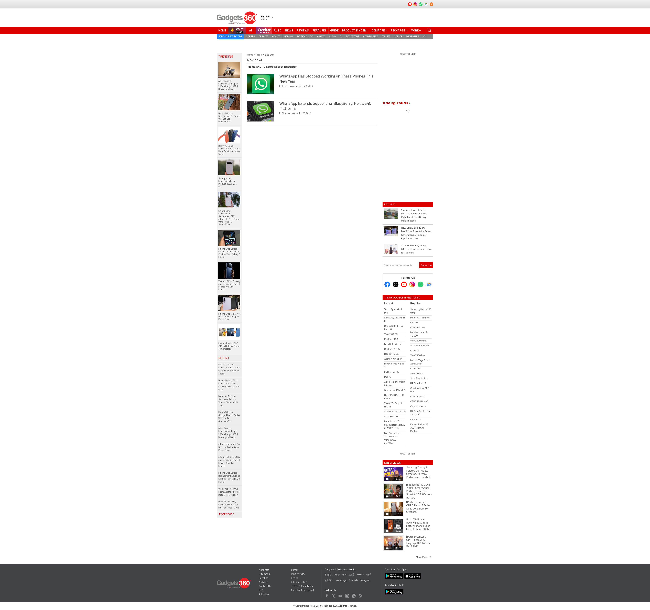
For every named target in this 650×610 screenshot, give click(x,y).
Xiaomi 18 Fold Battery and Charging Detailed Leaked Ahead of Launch (229, 461)
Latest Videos (392, 462)
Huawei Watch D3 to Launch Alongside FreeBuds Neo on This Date (229, 385)
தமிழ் (351, 575)
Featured (390, 204)
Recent (223, 358)
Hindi (337, 575)
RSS (261, 590)
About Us (264, 570)
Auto (278, 30)
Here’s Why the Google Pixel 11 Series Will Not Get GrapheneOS (229, 417)
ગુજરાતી (329, 580)
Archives (263, 582)
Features (319, 30)
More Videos (423, 557)
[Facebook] (387, 284)
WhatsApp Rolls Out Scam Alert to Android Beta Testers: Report (229, 492)
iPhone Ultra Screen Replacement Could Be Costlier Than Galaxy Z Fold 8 (229, 477)
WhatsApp (354, 595)
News (289, 30)
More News (226, 514)
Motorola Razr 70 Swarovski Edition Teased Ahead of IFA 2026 (228, 401)
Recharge (398, 30)
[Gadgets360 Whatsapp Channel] (420, 284)
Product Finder (354, 30)
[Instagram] (412, 284)
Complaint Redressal (302, 590)
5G (424, 36)
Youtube (340, 595)
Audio (332, 36)
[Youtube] (404, 284)
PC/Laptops (352, 36)
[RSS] (431, 4)
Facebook (327, 595)
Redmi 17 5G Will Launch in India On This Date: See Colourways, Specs (229, 369)
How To (276, 36)
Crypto (321, 36)
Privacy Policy (298, 574)
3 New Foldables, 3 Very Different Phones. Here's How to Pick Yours (416, 249)
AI (250, 30)
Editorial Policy (299, 582)
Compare (378, 30)
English (328, 575)
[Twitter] (395, 284)
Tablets (386, 36)
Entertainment (305, 36)
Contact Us (265, 586)
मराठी (368, 575)
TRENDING (225, 56)
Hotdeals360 (370, 36)
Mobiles (250, 36)
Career (294, 570)
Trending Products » (396, 103)
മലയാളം (341, 580)
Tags (258, 55)
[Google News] (429, 284)
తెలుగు (360, 574)
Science (398, 36)
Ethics (294, 578)
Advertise (264, 594)
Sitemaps (264, 574)
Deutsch (353, 580)
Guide (334, 30)
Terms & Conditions (302, 586)
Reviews (303, 30)
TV (341, 36)
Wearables (412, 36)
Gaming (288, 36)
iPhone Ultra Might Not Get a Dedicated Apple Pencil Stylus (229, 447)
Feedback (264, 578)
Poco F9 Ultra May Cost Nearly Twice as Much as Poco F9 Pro (228, 505)
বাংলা (344, 575)
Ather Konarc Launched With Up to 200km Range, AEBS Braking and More (228, 433)
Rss (360, 595)
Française (365, 580)
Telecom (263, 36)
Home (222, 30)
